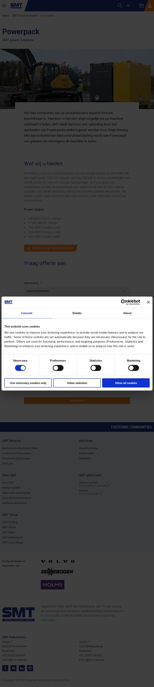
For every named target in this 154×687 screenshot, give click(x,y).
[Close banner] (148, 302)
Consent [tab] (26, 313)
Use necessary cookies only (28, 382)
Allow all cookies (126, 382)
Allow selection (77, 382)
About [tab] (127, 313)
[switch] (58, 368)
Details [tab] (77, 313)
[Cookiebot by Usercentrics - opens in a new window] (123, 302)
